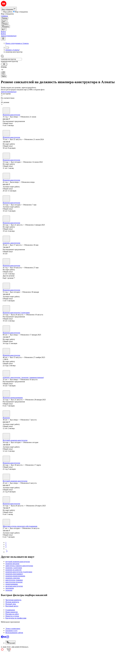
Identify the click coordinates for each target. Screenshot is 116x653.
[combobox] (11, 59)
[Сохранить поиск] (3, 73)
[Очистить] (4, 64)
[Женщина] (6, 176)
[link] (5, 23)
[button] (3, 32)
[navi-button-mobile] (3, 39)
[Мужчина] (6, 111)
